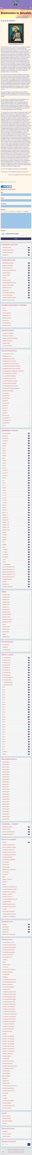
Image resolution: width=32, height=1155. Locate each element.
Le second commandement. (8, 1023)
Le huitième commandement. (8, 1009)
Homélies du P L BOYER (7, 335)
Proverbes (15, 534)
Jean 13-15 (15, 470)
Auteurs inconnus (6, 816)
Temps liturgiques (6, 649)
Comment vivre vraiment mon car (9, 886)
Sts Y (15, 746)
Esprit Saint (4, 1078)
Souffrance (4, 881)
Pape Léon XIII (5, 415)
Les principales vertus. (7, 957)
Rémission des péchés (7, 1063)
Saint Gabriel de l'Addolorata (15, 292)
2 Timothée (15, 552)
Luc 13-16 (15, 497)
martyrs (15, 754)
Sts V (15, 739)
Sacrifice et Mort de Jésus (8, 1088)
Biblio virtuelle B (5, 764)
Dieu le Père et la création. (8, 1100)
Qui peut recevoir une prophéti (8, 891)
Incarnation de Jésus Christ (8, 1090)
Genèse (15, 453)
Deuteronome (15, 438)
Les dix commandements (8, 1028)
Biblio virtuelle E (5, 772)
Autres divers (15, 255)
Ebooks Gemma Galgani (15, 265)
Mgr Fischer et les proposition (8, 934)
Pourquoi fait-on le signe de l (8, 911)
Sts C (15, 692)
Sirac (15, 542)
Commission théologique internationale (10, 388)
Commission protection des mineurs (10, 385)
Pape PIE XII (5, 405)
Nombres (15, 532)
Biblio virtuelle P (5, 796)
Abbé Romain (15, 931)
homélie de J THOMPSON (8, 333)
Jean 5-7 (15, 465)
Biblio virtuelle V (5, 809)
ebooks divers (15, 290)
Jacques (15, 460)
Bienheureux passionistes (15, 250)
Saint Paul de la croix (15, 287)
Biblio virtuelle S (5, 804)
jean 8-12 (15, 468)
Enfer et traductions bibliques (8, 859)
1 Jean (15, 559)
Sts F (15, 699)
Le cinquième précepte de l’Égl (9, 991)
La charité (4, 909)
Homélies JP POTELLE (7, 340)
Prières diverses (5, 629)
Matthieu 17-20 (15, 527)
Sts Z (15, 749)
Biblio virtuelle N (5, 791)
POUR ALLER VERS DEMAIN (15, 831)
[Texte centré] (13, 211)
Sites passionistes (6, 1116)
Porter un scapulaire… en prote (9, 847)
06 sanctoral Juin (15, 670)
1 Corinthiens (15, 554)
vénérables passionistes (15, 252)
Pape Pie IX (4, 413)
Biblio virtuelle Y (5, 811)
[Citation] (11, 211)
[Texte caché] (16, 211)
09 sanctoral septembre (15, 677)
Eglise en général (6, 1075)
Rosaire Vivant (5, 320)
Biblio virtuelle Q (5, 799)
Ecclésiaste (15, 440)
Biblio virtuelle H (5, 779)
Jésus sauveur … (6, 872)
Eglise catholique (6, 1073)
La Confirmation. (6, 974)
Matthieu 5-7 (15, 517)
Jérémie (15, 477)
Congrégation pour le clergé (8, 358)
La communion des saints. (8, 1068)
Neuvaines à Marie (6, 616)
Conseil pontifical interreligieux (9, 376)
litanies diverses (6, 609)
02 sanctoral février (15, 660)
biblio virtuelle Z (5, 814)
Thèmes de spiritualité (15, 586)
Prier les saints (5, 631)
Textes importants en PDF (8, 353)
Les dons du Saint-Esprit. (7, 954)
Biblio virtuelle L (5, 786)
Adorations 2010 (6, 597)
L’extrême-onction (6, 964)
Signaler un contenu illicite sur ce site (16, 1152)
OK (29, 1144)
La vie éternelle (5, 1058)
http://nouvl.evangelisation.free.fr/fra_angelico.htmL (19, 174)
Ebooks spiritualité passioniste (15, 282)
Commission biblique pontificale (9, 383)
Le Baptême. (5, 977)
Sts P (15, 724)
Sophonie (15, 544)
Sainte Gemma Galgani (15, 295)
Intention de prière (6, 1136)
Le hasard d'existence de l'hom (9, 914)
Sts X (15, 744)
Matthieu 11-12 (15, 522)
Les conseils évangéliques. (8, 986)
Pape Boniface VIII (6, 420)
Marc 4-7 (15, 507)
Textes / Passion (15, 275)
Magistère (15, 924)
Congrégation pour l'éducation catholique (11, 366)
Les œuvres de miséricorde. (8, 949)
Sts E (15, 697)
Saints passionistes (15, 247)
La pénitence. (5, 967)
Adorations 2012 (6, 602)
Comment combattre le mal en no (9, 899)
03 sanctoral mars (15, 662)
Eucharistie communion (7, 972)
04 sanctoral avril (15, 665)
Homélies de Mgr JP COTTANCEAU (10, 338)
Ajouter (16, 238)
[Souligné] (5, 211)
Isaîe (15, 458)
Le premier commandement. (8, 1026)
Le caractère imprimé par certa (9, 979)
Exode (15, 448)
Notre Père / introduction (7, 1053)
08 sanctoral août (15, 675)
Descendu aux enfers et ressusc (9, 1085)
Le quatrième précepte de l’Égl (9, 994)
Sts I (15, 707)
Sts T (15, 734)
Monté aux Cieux (6, 1083)
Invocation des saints (7, 1031)
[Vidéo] (20, 211)
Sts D (15, 694)
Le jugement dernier (6, 901)
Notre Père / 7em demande (8, 1036)
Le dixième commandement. (8, 1006)
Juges (15, 482)
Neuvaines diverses (6, 614)
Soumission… (5, 874)
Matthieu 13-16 (15, 524)
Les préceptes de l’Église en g (8, 1004)
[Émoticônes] (23, 211)
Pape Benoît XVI (5, 395)
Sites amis (4, 1123)
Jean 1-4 (15, 463)
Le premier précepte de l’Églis (8, 1001)
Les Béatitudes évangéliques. (8, 952)
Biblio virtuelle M (6, 789)
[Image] (18, 211)
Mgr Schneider (15, 929)
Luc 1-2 (15, 485)
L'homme (4, 1095)
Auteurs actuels (5, 819)
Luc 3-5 (15, 487)
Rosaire (4, 634)
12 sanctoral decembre (15, 684)
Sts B (15, 689)
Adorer (3, 876)
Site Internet (3, 203)
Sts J (15, 709)
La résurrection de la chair (8, 1061)
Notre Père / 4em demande (8, 1043)
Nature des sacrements (7, 984)
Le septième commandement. (9, 1011)
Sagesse (15, 539)
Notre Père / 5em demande (8, 1041)
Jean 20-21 (15, 475)
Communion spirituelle (7, 857)
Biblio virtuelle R (5, 801)
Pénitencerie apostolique (7, 390)
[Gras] (1, 211)
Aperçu (26, 211)
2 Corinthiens (15, 557)
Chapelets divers (6, 636)
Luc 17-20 (15, 500)
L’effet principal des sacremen (9, 982)
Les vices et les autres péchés (9, 944)
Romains (15, 537)
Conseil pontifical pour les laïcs (9, 378)
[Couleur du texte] (8, 211)
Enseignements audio (15, 579)
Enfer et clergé (5, 862)
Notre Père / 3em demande (8, 1046)
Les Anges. (4, 1098)
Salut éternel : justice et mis (8, 849)
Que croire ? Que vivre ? (7, 896)
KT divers (15, 581)
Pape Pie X (4, 410)
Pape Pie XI (4, 408)
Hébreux (15, 455)
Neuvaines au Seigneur (7, 619)
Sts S (15, 731)
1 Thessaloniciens (15, 564)
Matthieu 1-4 (15, 515)
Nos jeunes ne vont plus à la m (9, 906)
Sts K (15, 712)
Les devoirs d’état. (6, 989)
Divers (3, 425)
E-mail (2, 198)
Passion (4, 624)
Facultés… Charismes (7, 879)
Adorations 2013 (6, 604)
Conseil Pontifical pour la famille (9, 373)
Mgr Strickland (15, 927)
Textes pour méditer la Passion (15, 297)
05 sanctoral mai (15, 667)
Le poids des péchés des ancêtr (9, 889)
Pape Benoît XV (5, 422)
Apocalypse (15, 435)
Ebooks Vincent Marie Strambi (15, 270)
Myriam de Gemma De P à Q (15, 574)
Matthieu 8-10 (15, 520)
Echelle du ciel (15, 584)
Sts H (15, 704)
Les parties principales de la (8, 1105)
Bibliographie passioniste (15, 263)
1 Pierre (15, 561)
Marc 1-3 (15, 505)
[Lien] (14, 211)
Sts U (15, 736)
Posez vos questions (6, 1133)
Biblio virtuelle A (5, 762)
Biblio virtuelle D (5, 769)
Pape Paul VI (5, 400)
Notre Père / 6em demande (8, 1038)
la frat (3, 308)
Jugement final (5, 1080)
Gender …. (4, 884)
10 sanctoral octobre (15, 679)
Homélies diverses (15, 272)
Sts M (15, 717)
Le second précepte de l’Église (9, 999)
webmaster (4, 1131)
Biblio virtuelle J (5, 784)
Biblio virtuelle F (5, 774)
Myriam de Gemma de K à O (15, 571)
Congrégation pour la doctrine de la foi (10, 363)
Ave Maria (4, 1033)
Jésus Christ (5, 1093)
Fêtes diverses (5, 644)
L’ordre (3, 962)
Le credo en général (6, 1103)
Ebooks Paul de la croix (15, 267)
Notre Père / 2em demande (8, 1048)
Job (15, 480)
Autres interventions (6, 325)
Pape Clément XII (6, 418)
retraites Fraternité (6, 313)
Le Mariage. (5, 959)
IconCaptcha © (23, 235)
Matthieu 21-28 (15, 529)
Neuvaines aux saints (7, 621)
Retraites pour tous (6, 315)
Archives (15, 842)
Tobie (15, 547)
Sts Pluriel (15, 751)
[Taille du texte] (6, 211)
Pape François (5, 393)
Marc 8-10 (15, 510)
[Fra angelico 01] (16, 33)
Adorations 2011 (6, 599)
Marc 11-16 (15, 512)
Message (3, 209)
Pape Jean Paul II (6, 398)
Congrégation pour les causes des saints (11, 368)
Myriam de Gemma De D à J (15, 569)
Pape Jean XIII (5, 403)
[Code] (21, 211)
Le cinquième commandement (9, 1016)
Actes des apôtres (15, 433)
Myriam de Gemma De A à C (15, 566)
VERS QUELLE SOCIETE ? (15, 834)
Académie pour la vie (6, 356)
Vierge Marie (5, 647)
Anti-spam (3, 230)
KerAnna (15, 277)
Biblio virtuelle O (5, 794)
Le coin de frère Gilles (7, 345)
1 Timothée (15, 549)
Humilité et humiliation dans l (8, 904)
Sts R (15, 729)
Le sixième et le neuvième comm (9, 1014)
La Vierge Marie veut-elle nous (9, 854)
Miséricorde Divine (6, 322)
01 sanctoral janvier (15, 657)
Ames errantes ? (6, 864)
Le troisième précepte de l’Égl (8, 996)
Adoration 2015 (5, 607)
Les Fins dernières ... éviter (8, 942)
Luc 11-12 (15, 495)
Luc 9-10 (15, 492)
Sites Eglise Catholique (7, 1121)
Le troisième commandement (8, 1021)
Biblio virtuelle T (5, 806)
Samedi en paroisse (6, 317)
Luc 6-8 (15, 490)
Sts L (15, 714)
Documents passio (15, 280)
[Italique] (3, 211)
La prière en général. (6, 1056)
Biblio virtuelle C (5, 767)
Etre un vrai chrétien (6, 1108)
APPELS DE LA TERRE (15, 826)
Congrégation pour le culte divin (9, 361)
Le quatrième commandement (9, 1019)
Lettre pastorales (6, 343)
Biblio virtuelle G (5, 776)
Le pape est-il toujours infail (8, 844)
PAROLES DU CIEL (15, 829)
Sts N (15, 719)
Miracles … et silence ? (7, 894)
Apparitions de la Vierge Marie (8, 869)
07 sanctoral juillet (15, 672)
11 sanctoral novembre (15, 682)
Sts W (15, 741)
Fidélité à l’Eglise (6, 867)
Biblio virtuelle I (5, 781)
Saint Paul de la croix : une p (8, 300)
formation (4, 310)
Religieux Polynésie (6, 1118)
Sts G (15, 702)
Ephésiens (15, 443)
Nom (2, 192)
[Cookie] (3, 1152)
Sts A (15, 687)
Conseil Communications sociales (9, 380)
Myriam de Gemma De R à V (15, 576)
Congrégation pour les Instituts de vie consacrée (13, 371)
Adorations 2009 (6, 594)
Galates (15, 450)
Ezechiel (15, 445)
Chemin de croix (5, 626)
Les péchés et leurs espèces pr (9, 947)
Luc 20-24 (15, 502)
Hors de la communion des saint (9, 1066)
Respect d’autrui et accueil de (8, 852)
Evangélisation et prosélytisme (9, 916)
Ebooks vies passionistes (15, 285)
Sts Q (15, 726)
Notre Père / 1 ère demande (8, 1051)
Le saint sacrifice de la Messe (9, 969)
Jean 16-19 (15, 473)
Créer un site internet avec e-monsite (16, 1149)
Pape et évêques (6, 1070)
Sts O (15, 721)
